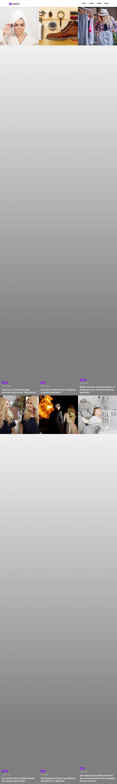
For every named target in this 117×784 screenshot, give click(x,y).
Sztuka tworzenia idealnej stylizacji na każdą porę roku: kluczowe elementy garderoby (97, 390)
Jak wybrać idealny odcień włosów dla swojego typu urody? (18, 779)
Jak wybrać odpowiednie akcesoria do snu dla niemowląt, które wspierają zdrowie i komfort (97, 778)
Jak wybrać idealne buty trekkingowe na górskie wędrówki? (58, 391)
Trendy (99, 3)
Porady (91, 3)
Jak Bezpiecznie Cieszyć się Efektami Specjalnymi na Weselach (58, 779)
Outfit (84, 3)
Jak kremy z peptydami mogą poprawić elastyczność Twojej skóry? (19, 391)
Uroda (106, 3)
